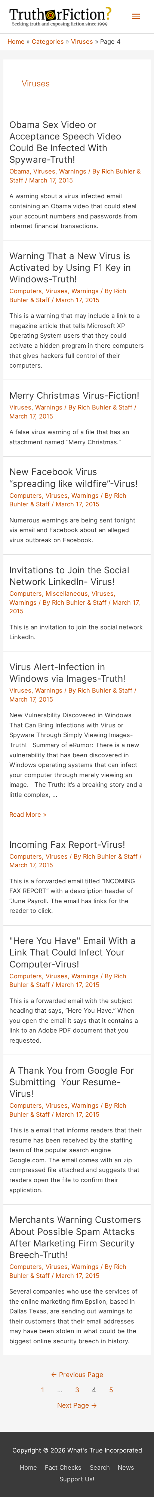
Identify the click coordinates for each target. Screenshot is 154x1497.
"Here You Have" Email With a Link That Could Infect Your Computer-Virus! (72, 952)
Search (100, 1467)
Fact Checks (63, 1467)
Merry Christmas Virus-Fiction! (74, 395)
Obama (19, 171)
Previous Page (77, 1374)
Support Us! (77, 1479)
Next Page (77, 1405)
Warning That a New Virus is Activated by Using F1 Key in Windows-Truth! (70, 268)
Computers (25, 291)
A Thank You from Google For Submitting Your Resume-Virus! (71, 1082)
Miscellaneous (67, 593)
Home (28, 1467)
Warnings (72, 171)
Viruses (44, 171)
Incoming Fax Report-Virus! (67, 844)
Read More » (27, 814)
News (126, 1467)
